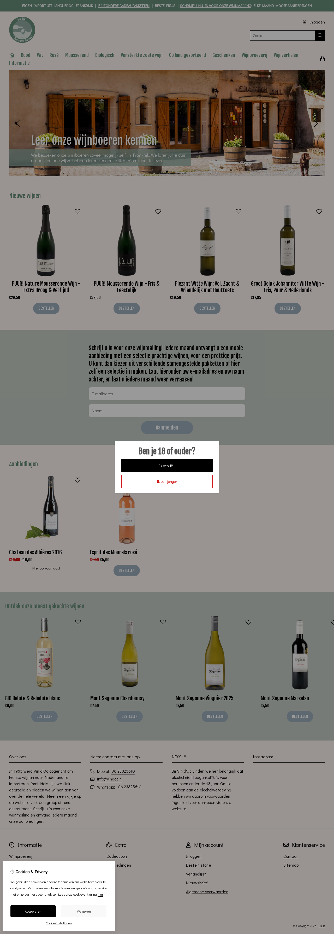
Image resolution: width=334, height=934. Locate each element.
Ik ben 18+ (167, 465)
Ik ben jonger (167, 481)
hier (100, 894)
